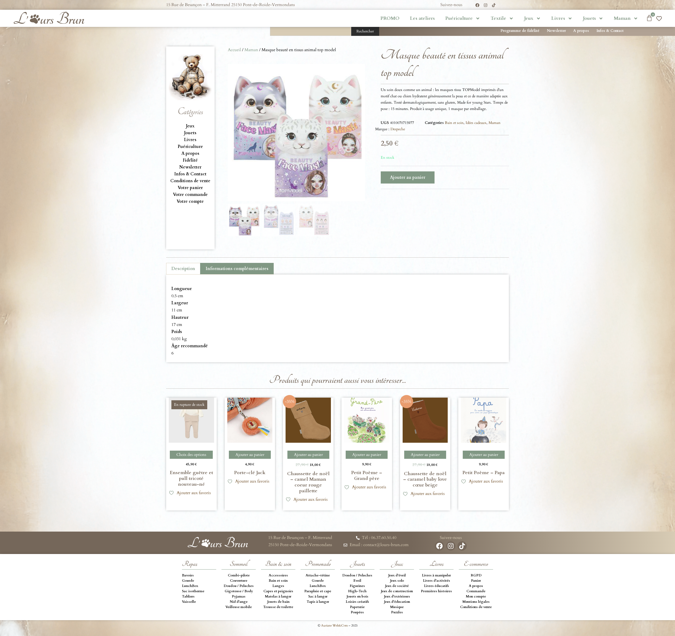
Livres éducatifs (436, 586)
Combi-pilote (239, 575)
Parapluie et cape (317, 591)
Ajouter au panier (407, 177)
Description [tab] (183, 269)
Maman (622, 18)
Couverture (238, 580)
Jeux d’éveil (397, 575)
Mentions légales (476, 601)
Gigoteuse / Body (239, 591)
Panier (476, 580)
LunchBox (190, 586)
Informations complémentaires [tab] (237, 269)
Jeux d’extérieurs (397, 596)
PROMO (389, 18)
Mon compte (476, 596)
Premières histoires (436, 591)
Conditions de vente (190, 181)
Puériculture (459, 18)
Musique (397, 607)
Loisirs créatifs (357, 601)
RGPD (476, 575)
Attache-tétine (318, 575)
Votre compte (190, 201)
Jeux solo (397, 580)
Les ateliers (422, 18)
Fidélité (190, 160)
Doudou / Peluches (239, 586)
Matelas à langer (278, 596)
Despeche (397, 129)
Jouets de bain (278, 601)
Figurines (357, 586)
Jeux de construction (397, 591)
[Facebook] (477, 5)
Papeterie (357, 607)
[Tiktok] (493, 5)
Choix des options (191, 454)
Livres (558, 18)
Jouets (589, 18)
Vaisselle (189, 601)
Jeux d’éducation (397, 601)
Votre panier (190, 187)
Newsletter (556, 30)
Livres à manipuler (436, 575)
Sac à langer (317, 596)
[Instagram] (485, 5)
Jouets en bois (357, 596)
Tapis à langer (318, 601)
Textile (498, 18)
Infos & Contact (610, 30)
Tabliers (188, 596)
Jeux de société (397, 586)
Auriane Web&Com (334, 625)
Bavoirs (188, 575)
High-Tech (357, 591)
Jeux (528, 18)
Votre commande (190, 194)
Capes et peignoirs (278, 591)
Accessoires (278, 575)
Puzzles (397, 612)
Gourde (188, 580)
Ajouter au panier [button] (249, 454)
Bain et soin (454, 122)
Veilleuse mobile (238, 607)
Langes (278, 586)
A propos (581, 30)
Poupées (357, 612)
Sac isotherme (193, 591)
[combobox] (310, 31)
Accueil (234, 50)
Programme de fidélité (519, 30)
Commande (475, 591)
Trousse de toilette (278, 607)
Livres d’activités (436, 580)
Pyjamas (238, 596)
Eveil (357, 580)
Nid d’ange (239, 601)
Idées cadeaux (476, 122)
